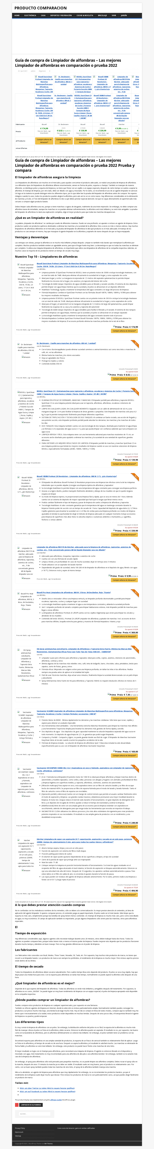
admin (33, 71)
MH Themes (49, 1144)
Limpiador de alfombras (31, 1105)
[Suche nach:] (34, 1114)
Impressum (19, 1132)
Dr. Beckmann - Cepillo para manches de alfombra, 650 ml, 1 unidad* (66, 343)
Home (16, 15)
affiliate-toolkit (56, 1100)
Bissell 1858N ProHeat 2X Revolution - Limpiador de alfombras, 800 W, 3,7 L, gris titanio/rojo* (77, 476)
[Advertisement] (77, 37)
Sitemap (18, 1136)
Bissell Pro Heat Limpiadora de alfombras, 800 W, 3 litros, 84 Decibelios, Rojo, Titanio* (74, 592)
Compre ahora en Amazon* (44, 140)
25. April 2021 (22, 71)
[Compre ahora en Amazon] (44, 92)
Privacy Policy (20, 1128)
